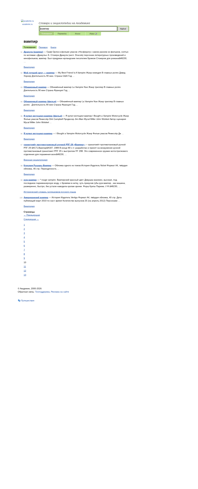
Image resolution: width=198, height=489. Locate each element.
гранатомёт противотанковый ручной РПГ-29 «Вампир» (54, 144)
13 (25, 275)
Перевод (43, 47)
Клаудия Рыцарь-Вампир (37, 165)
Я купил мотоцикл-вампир (38, 133)
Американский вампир (36, 197)
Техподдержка (42, 291)
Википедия (29, 67)
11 (25, 266)
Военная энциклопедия (35, 160)
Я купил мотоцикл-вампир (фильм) (43, 116)
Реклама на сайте (60, 291)
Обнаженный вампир (35, 87)
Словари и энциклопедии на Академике (64, 23)
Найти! (123, 29)
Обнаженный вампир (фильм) (40, 101)
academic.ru (27, 24)
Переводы (62, 34)
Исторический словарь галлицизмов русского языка (50, 192)
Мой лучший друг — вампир (39, 72)
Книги (77, 34)
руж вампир (30, 180)
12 (25, 270)
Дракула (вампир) (33, 52)
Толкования (46, 34)
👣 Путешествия (26, 300)
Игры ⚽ (93, 34)
